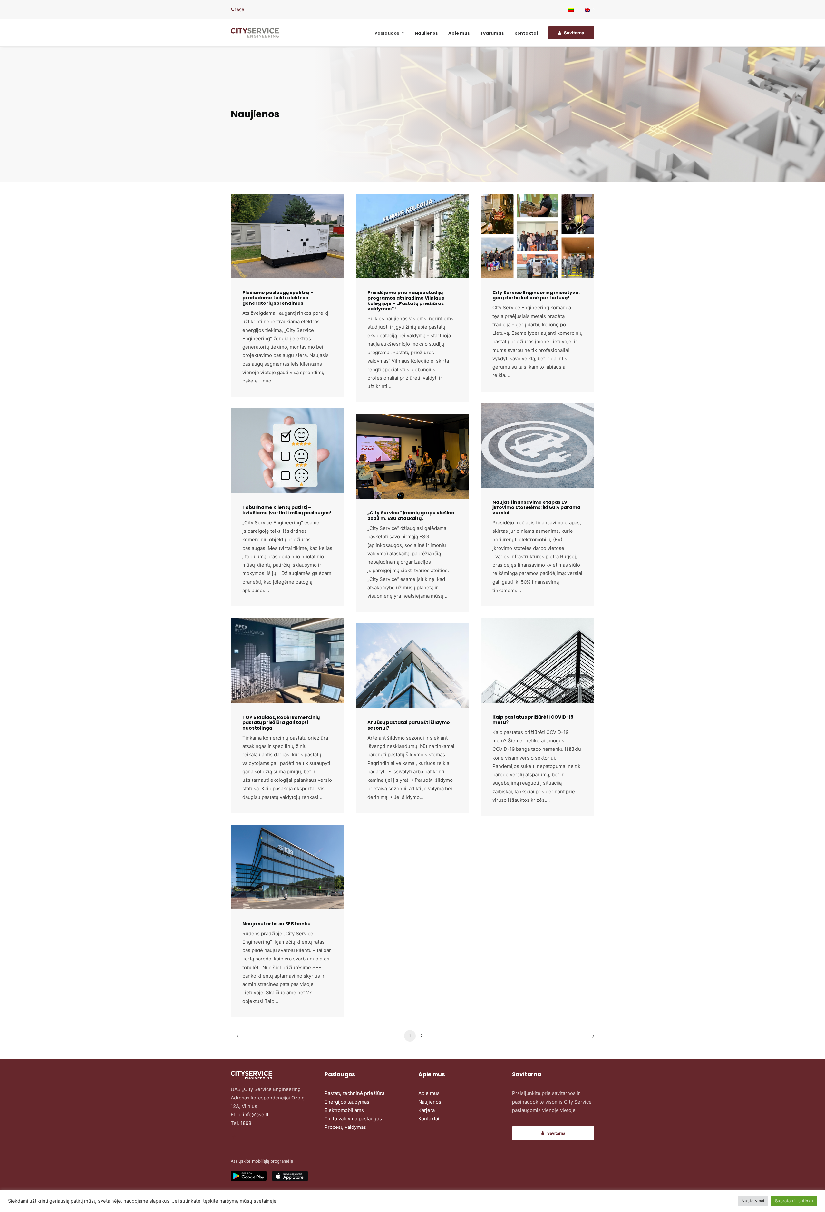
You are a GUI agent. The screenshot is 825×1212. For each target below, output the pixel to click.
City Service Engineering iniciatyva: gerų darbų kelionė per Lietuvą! (536, 295)
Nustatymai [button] (753, 1200)
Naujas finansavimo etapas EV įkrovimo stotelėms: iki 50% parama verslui (536, 507)
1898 (239, 9)
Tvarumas (492, 33)
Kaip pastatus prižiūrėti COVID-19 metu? (532, 720)
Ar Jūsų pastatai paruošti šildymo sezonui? (408, 725)
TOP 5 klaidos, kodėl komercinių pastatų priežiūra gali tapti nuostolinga (281, 722)
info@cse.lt (255, 1114)
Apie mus (459, 33)
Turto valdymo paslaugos (353, 1119)
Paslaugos (386, 33)
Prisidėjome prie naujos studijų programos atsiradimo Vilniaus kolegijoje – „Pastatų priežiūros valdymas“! (405, 300)
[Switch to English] (588, 9)
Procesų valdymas (345, 1127)
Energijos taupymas (347, 1102)
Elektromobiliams (344, 1110)
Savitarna (556, 1133)
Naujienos (426, 33)
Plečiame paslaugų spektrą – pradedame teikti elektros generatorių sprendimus (278, 298)
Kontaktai (526, 33)
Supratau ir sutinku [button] (794, 1200)
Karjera (426, 1110)
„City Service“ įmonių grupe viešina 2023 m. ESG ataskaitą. (410, 516)
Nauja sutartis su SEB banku (276, 923)
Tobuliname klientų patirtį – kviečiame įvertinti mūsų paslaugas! (287, 510)
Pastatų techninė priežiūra (354, 1093)
